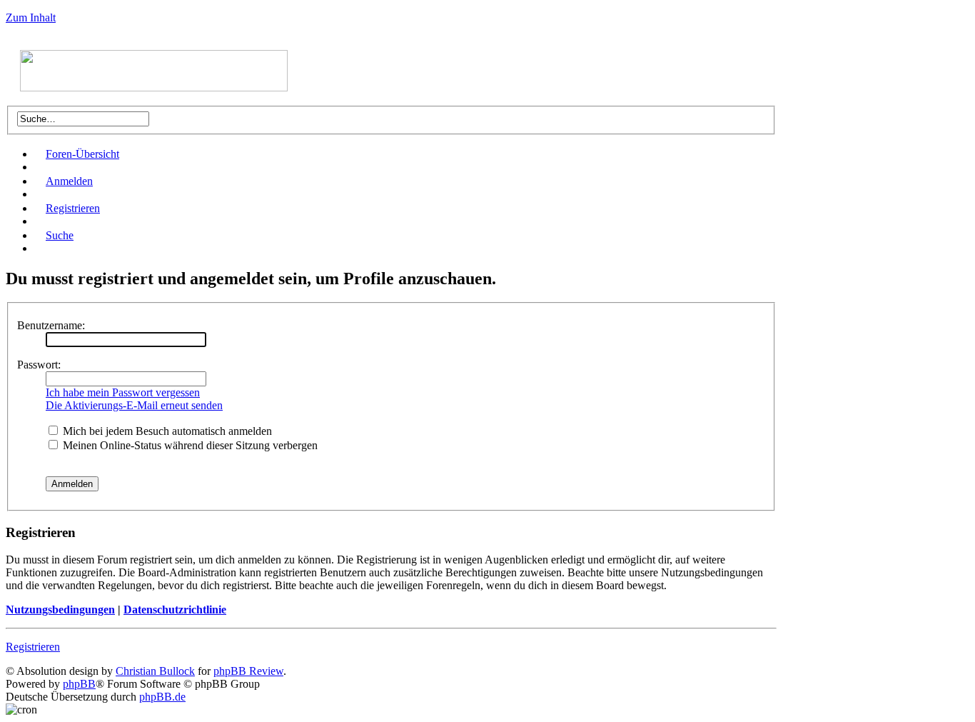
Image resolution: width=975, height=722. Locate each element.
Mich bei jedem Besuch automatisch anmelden (166, 431)
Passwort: (39, 365)
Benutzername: (51, 325)
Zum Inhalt (31, 17)
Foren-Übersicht (82, 154)
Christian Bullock (155, 671)
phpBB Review (248, 671)
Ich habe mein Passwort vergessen (123, 392)
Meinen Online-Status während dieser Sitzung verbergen (189, 445)
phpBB (79, 684)
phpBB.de (162, 697)
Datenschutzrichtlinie (174, 609)
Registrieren (73, 208)
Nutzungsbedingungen (60, 609)
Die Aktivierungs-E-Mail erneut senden (134, 405)
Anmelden (69, 181)
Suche (60, 235)
